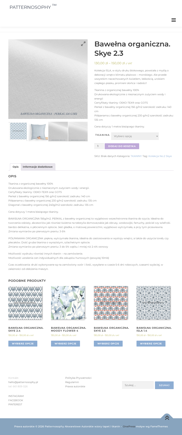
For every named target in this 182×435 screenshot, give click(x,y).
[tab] (15, 167)
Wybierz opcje (23, 343)
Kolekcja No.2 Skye (160, 156)
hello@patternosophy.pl (23, 382)
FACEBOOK (15, 400)
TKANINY (136, 156)
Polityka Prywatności (78, 377)
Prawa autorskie (75, 386)
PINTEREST (15, 404)
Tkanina (102, 135)
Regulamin (72, 382)
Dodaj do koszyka (122, 146)
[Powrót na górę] (167, 418)
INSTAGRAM (16, 396)
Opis (15, 166)
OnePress (129, 426)
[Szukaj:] (138, 385)
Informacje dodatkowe (38, 166)
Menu (173, 20)
